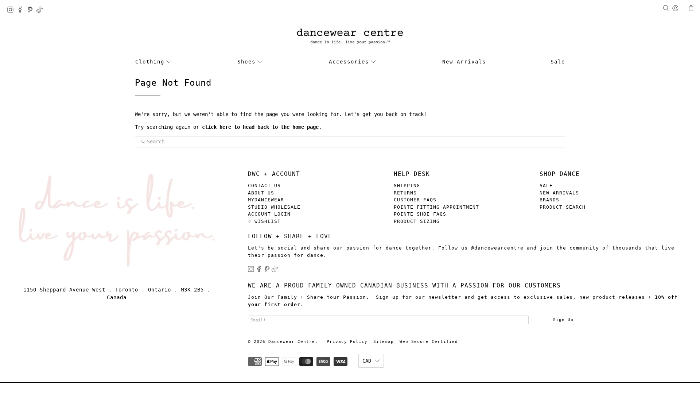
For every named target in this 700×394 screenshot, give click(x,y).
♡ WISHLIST (264, 221)
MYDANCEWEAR (266, 199)
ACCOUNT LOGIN (269, 214)
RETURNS (405, 193)
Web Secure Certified (429, 341)
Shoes (246, 62)
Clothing (149, 62)
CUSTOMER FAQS (415, 199)
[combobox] (350, 142)
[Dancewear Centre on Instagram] (12, 10)
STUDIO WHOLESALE (274, 207)
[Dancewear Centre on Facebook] (22, 10)
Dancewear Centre (291, 341)
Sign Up (563, 319)
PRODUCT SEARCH (563, 207)
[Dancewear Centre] (350, 36)
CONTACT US (264, 185)
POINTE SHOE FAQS (420, 214)
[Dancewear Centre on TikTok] (41, 10)
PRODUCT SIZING (417, 221)
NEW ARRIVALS (559, 193)
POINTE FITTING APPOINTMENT (436, 207)
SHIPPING (407, 185)
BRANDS (549, 199)
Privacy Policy (347, 341)
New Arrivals (464, 62)
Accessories (349, 62)
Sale (558, 62)
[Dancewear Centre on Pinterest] (32, 10)
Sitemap (383, 341)
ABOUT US (261, 193)
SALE (546, 185)
